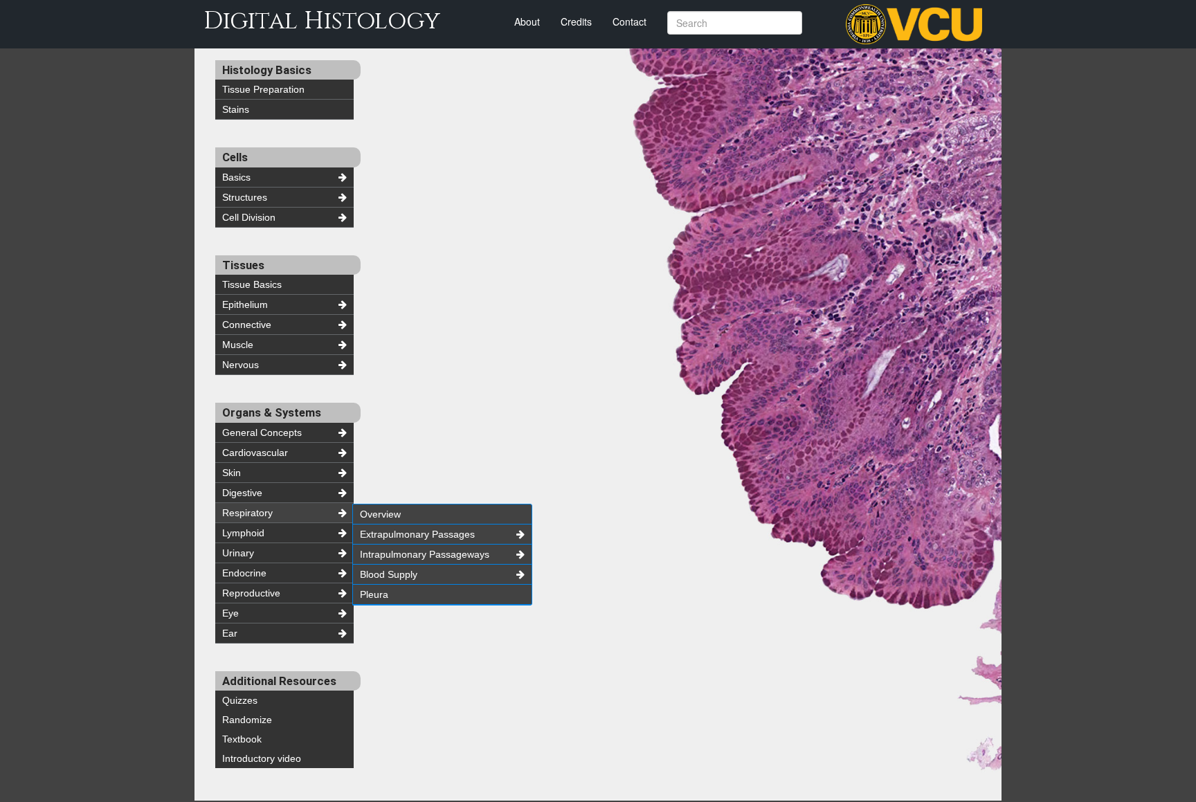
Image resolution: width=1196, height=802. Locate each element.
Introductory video (261, 758)
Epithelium (245, 304)
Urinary (238, 552)
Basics (236, 177)
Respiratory (247, 512)
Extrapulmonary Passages (417, 534)
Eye (230, 613)
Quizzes (239, 700)
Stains (235, 109)
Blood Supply (388, 574)
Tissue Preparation (263, 89)
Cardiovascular (255, 452)
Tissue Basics (252, 284)
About (527, 21)
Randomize (247, 719)
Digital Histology (321, 21)
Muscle (237, 344)
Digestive (242, 492)
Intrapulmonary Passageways (424, 554)
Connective (246, 324)
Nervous (240, 364)
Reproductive (251, 593)
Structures (244, 197)
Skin (231, 472)
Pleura (374, 594)
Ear (229, 633)
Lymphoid (243, 532)
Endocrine (244, 572)
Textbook (242, 739)
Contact (629, 21)
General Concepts (262, 432)
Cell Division (248, 217)
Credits (576, 21)
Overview (380, 514)
